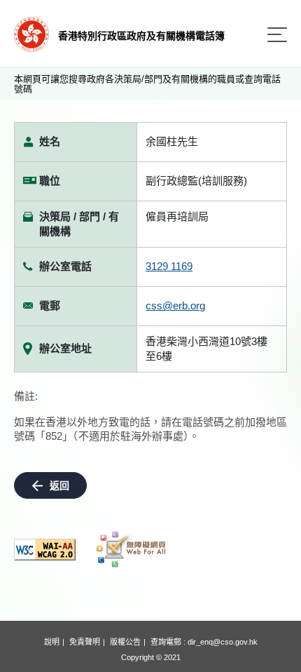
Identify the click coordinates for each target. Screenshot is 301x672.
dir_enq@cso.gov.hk (223, 642)
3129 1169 (169, 266)
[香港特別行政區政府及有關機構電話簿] (31, 33)
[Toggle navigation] (277, 34)
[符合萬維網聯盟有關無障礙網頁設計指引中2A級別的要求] (45, 549)
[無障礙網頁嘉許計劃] (132, 549)
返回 (59, 485)
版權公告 (125, 642)
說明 (51, 642)
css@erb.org (175, 305)
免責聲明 (84, 642)
